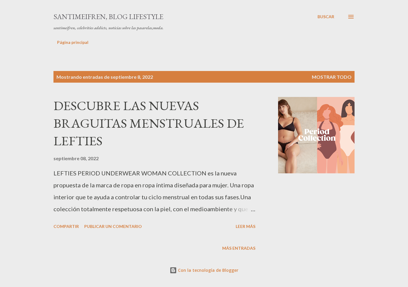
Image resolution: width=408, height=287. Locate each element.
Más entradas (238, 248)
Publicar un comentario (113, 226)
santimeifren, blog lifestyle (108, 16)
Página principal (72, 42)
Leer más (245, 226)
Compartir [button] (66, 226)
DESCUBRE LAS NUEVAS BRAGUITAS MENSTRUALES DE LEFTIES (148, 123)
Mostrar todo (332, 77)
